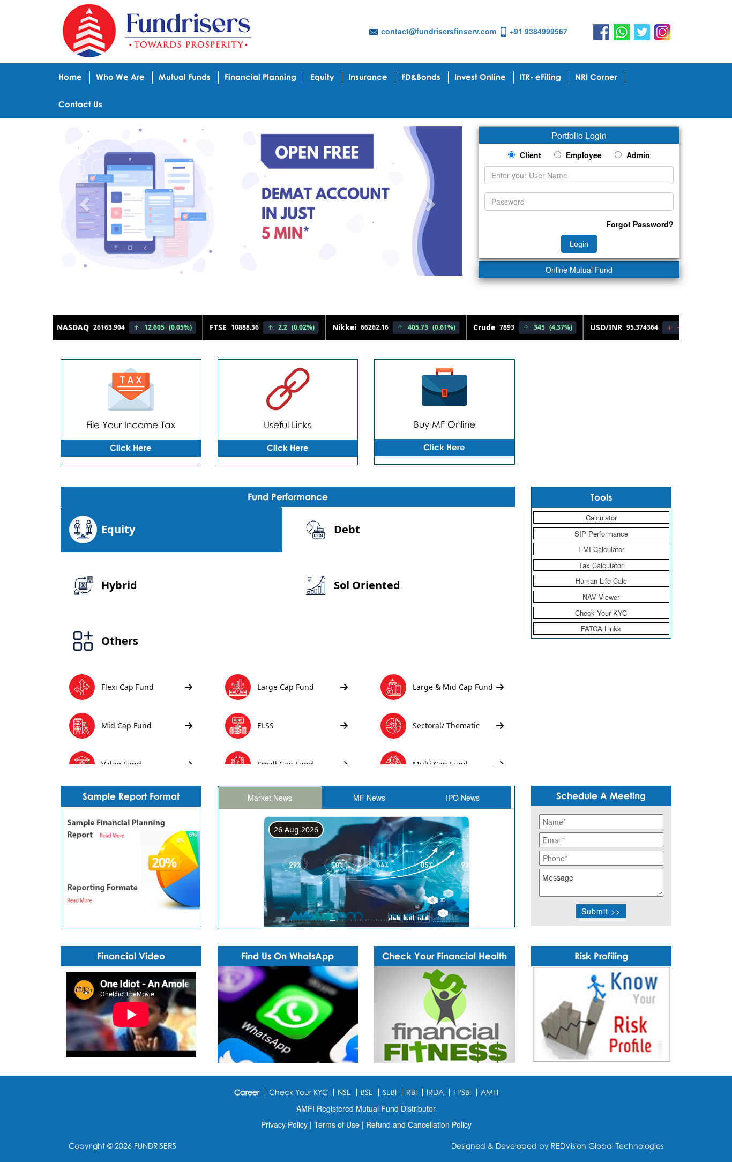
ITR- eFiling (540, 76)
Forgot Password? (640, 224)
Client (529, 155)
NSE (344, 1092)
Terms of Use (338, 1124)
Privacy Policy (285, 1124)
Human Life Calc (601, 581)
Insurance (367, 76)
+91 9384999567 (538, 31)
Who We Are (120, 76)
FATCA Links (601, 628)
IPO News (463, 797)
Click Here (131, 447)
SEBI (390, 1092)
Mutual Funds (185, 76)
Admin (637, 155)
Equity (322, 76)
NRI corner (596, 76)
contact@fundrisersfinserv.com (438, 31)
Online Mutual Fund (579, 269)
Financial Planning (260, 76)
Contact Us (80, 104)
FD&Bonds (420, 76)
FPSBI (462, 1092)
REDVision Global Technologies (607, 1145)
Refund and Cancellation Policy (419, 1124)
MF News (369, 797)
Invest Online (480, 76)
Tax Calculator (601, 565)
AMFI (489, 1092)
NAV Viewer (600, 597)
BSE (367, 1092)
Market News (270, 797)
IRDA (435, 1092)
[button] (83, 201)
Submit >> (601, 911)
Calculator (601, 517)
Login (579, 244)
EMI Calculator (601, 549)
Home (70, 76)
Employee (583, 155)
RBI (411, 1092)
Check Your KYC (601, 613)
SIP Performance (601, 533)
